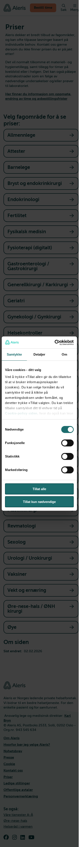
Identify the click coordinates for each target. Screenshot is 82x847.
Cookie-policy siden (21, 413)
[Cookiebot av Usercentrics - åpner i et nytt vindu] (55, 342)
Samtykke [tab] (14, 354)
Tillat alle (39, 489)
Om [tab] (64, 354)
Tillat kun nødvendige (39, 502)
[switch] (67, 442)
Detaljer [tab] (39, 354)
